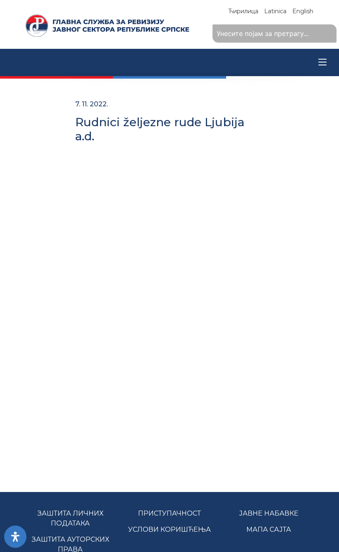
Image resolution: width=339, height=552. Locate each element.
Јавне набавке (268, 513)
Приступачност (169, 513)
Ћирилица (243, 11)
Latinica (275, 11)
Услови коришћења (169, 529)
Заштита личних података (70, 518)
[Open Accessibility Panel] (15, 537)
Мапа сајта (268, 529)
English (302, 11)
